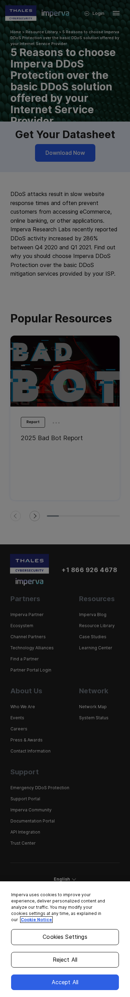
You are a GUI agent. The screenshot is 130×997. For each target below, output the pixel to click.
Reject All (65, 959)
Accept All (65, 982)
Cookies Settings (65, 936)
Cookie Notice (36, 919)
